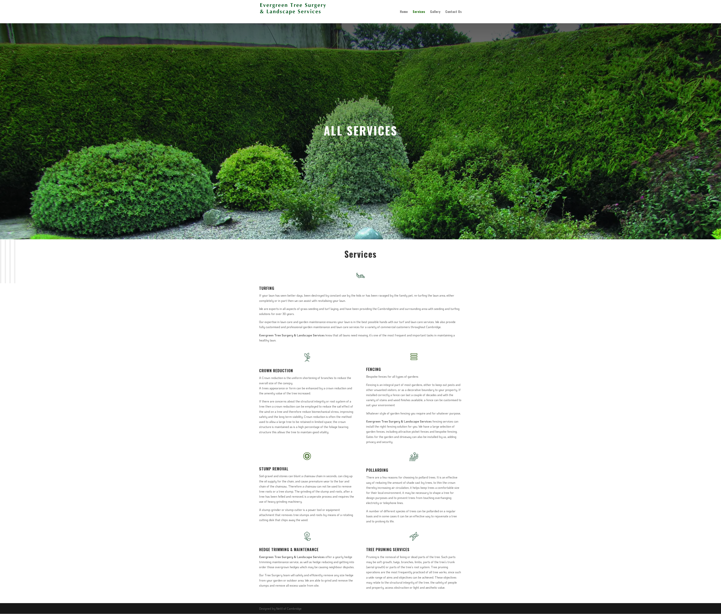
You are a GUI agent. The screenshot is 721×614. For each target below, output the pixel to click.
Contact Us (453, 12)
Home (404, 12)
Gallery (435, 12)
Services (419, 12)
